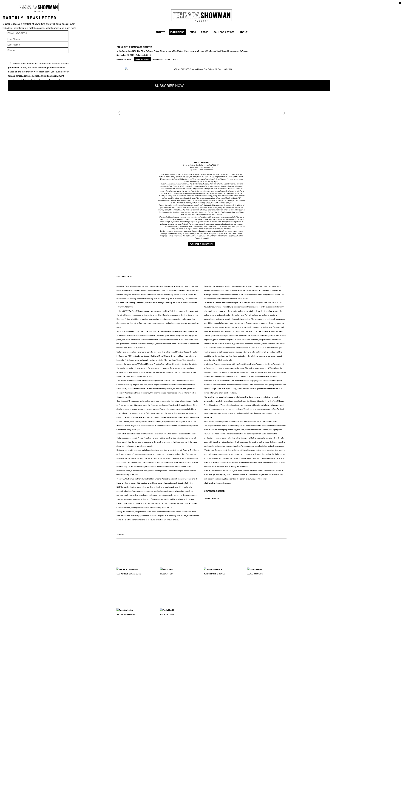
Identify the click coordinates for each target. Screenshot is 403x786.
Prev (119, 113)
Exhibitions (177, 32)
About (243, 32)
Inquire (201, 244)
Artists (160, 32)
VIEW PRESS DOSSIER (214, 491)
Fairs (193, 32)
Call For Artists (223, 32)
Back (175, 59)
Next (284, 113)
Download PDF (211, 498)
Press (204, 32)
